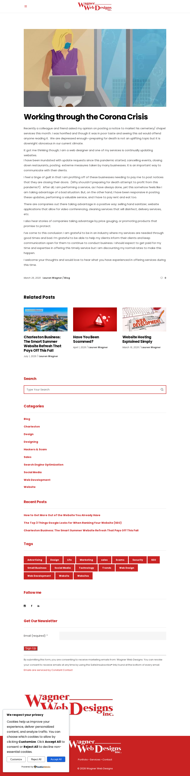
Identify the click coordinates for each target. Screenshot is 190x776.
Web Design (126, 567)
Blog (67, 277)
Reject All (36, 759)
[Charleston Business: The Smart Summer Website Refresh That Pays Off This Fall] (46, 319)
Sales (27, 457)
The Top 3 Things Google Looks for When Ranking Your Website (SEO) (73, 523)
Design (29, 434)
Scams (120, 559)
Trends (106, 567)
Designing (31, 442)
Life (69, 559)
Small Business (36, 567)
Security (137, 559)
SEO (153, 559)
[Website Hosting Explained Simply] (144, 319)
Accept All (56, 759)
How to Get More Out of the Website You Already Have (62, 515)
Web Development (37, 480)
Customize (16, 759)
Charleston (32, 426)
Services (95, 759)
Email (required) (36, 636)
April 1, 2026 (79, 347)
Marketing (86, 559)
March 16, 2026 (130, 347)
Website (30, 487)
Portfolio (83, 759)
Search (30, 379)
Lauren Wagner (53, 277)
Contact (107, 759)
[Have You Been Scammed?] (95, 319)
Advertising (34, 559)
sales (104, 559)
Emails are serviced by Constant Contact (48, 670)
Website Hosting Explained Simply (137, 339)
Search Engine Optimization (43, 464)
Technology (86, 567)
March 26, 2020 (33, 277)
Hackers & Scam (35, 449)
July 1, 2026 (30, 356)
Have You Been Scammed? (86, 339)
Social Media (33, 472)
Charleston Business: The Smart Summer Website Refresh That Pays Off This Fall (42, 344)
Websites (83, 575)
